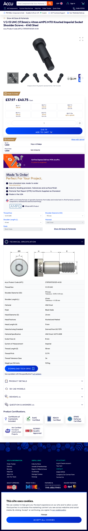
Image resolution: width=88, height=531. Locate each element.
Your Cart (59, 466)
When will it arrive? (78, 139)
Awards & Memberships (39, 466)
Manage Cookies (37, 474)
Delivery (9, 466)
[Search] (50, 3)
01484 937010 (80, 8)
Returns (9, 469)
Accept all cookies (44, 520)
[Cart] (83, 3)
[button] (81, 39)
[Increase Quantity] (8, 123)
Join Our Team (11, 477)
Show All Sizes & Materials (18, 18)
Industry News (36, 464)
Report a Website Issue (39, 469)
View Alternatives (15, 185)
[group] (44, 54)
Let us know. (37, 374)
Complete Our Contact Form (65, 474)
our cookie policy (59, 510)
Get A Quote (35, 150)
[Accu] (8, 3)
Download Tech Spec (19, 368)
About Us (10, 474)
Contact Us (60, 477)
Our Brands (35, 471)
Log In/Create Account (63, 463)
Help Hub (10, 471)
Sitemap (34, 477)
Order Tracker (11, 464)
